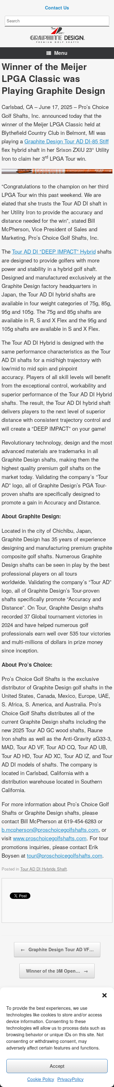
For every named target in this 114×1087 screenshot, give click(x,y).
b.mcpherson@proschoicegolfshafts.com (50, 829)
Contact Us (57, 7)
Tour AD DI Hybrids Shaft (43, 869)
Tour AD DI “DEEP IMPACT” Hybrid (54, 251)
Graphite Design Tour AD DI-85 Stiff (66, 141)
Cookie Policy (40, 1079)
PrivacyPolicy (70, 1079)
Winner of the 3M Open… (57, 971)
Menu (60, 52)
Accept (57, 1065)
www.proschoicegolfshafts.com (49, 838)
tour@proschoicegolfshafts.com (64, 855)
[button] (104, 995)
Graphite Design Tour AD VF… (57, 949)
